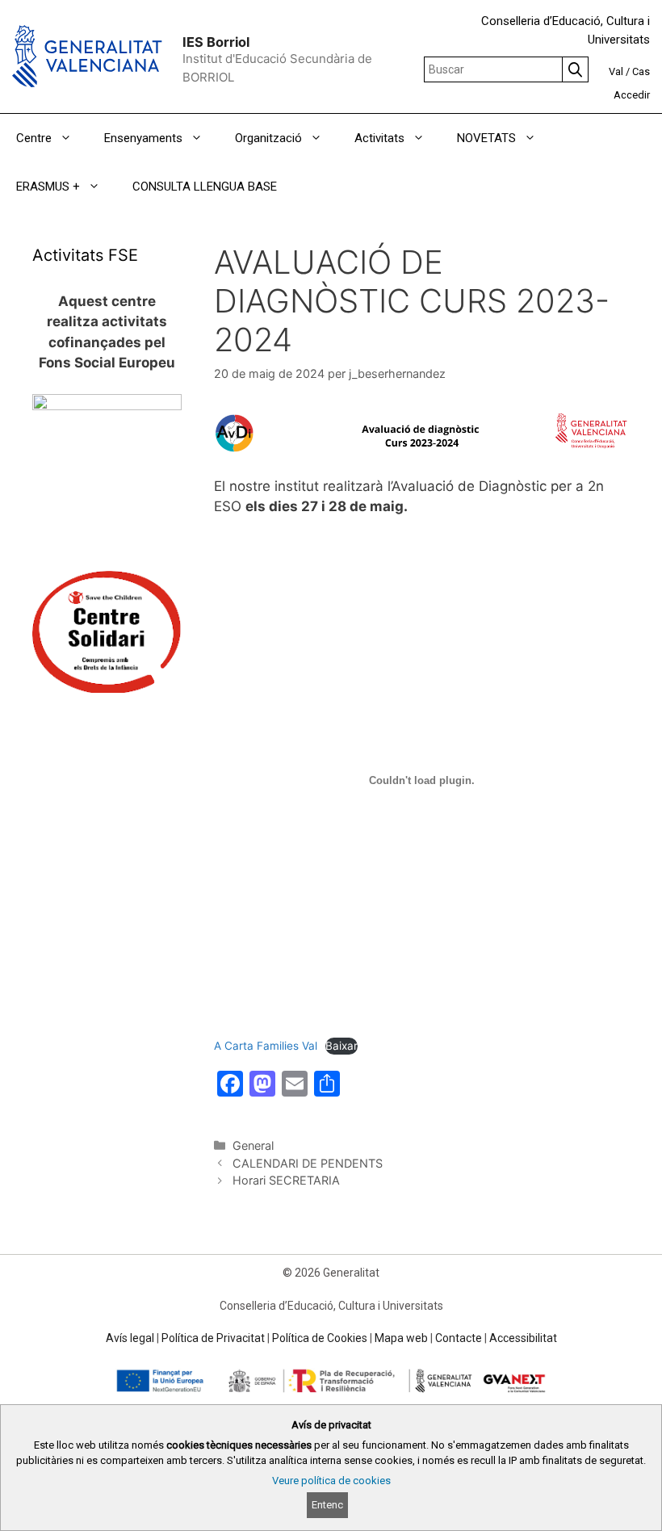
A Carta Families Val (265, 1045)
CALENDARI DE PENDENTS (308, 1163)
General (253, 1145)
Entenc (327, 1505)
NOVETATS (486, 138)
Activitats (379, 138)
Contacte (458, 1338)
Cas (641, 71)
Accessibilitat (523, 1338)
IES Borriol (215, 42)
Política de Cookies (319, 1338)
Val (616, 71)
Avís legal (130, 1338)
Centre (34, 138)
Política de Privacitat (213, 1338)
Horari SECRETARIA (286, 1180)
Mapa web (401, 1338)
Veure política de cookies (331, 1480)
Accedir (632, 95)
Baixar (341, 1045)
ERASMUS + (48, 186)
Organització (268, 138)
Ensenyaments (143, 138)
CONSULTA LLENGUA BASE (204, 186)
